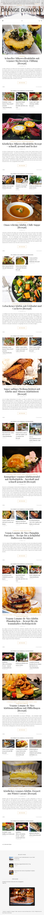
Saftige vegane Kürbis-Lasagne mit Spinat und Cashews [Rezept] (22, 349)
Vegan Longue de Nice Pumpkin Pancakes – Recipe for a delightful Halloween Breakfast (22, 535)
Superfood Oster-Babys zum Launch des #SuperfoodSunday (8, 434)
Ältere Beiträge (7, 844)
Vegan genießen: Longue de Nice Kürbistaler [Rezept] (34, 259)
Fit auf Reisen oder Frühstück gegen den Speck (7, 577)
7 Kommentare (39, 505)
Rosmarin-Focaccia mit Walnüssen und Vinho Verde (21, 186)
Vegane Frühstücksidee (25, 530)
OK (24, 5)
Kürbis (15, 386)
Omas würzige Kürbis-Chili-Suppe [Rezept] (22, 226)
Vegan (23, 386)
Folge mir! (4, 883)
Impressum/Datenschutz (26, 911)
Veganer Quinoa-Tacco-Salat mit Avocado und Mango (8, 522)
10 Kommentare (39, 332)
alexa (4, 86)
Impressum (20, 911)
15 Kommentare (39, 417)
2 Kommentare (39, 169)
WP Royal (10, 912)
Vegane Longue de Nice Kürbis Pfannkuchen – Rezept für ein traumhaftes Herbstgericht (22, 621)
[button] (19, 901)
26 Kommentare (39, 647)
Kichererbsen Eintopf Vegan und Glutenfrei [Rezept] (21, 267)
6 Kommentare (39, 734)
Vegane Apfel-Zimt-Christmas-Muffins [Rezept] (34, 103)
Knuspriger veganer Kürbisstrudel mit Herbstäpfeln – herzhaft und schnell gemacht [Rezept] (22, 479)
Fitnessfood (22, 56)
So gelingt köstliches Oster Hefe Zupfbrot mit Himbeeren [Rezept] (35, 522)
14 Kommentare (39, 817)
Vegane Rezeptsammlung (28, 141)
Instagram (13, 911)
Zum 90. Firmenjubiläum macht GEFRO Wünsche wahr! (35, 438)
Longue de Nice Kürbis (18, 614)
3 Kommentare (39, 560)
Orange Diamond (22, 10)
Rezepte (19, 141)
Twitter (16, 911)
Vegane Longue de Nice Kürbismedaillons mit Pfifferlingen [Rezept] (22, 708)
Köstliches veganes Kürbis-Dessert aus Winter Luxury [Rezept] (22, 792)
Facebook (4, 911)
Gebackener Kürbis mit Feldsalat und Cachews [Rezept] (22, 307)
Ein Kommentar (39, 86)
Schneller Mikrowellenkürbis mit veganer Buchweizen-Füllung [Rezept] (22, 61)
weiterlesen (22, 82)
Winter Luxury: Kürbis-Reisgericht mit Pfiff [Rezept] (35, 349)
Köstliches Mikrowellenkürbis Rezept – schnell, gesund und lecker (22, 145)
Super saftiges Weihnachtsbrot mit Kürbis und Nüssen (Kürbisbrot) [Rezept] (22, 391)
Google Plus (9, 911)
